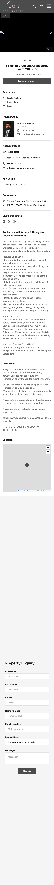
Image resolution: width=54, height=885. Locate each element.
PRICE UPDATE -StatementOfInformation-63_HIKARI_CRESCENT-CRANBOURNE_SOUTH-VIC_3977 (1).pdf (29, 205)
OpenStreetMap (41, 490)
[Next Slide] (51, 32)
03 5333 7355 (14, 163)
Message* (10, 750)
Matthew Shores (25, 123)
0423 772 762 (29, 130)
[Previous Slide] (3, 32)
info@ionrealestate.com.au (21, 168)
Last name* (11, 684)
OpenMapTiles (34, 490)
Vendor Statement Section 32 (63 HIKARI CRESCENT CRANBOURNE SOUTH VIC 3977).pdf (29, 201)
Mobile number (13, 724)
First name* (11, 671)
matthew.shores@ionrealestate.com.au (34, 134)
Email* (8, 697)
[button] (27, 32)
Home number (12, 711)
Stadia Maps (26, 490)
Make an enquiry (27, 81)
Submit (27, 771)
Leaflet (20, 490)
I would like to (12, 737)
